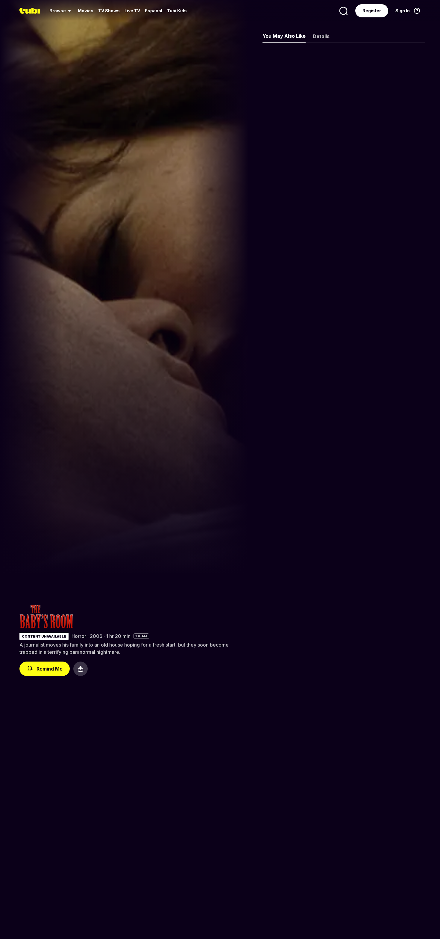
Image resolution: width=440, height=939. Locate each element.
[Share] (80, 669)
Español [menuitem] (153, 10)
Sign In (402, 10)
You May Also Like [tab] (284, 36)
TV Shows (109, 10)
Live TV (132, 10)
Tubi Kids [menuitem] (177, 10)
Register (371, 10)
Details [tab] (321, 36)
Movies (85, 10)
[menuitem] (61, 10)
